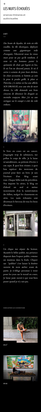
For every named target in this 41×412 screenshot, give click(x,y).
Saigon (16, 297)
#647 (5, 344)
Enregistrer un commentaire (14, 308)
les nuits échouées (16, 8)
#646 (5, 383)
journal (11, 297)
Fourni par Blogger (22, 400)
